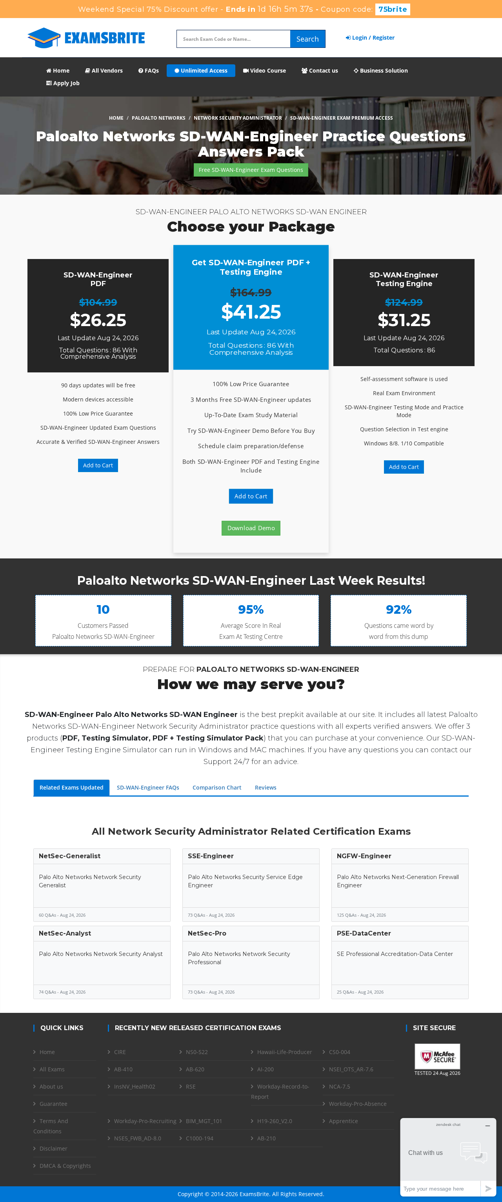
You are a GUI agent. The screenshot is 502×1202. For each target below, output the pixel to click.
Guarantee (53, 1103)
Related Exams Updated (72, 787)
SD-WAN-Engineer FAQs (148, 787)
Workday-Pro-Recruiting (145, 1121)
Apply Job (66, 83)
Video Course (267, 70)
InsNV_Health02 (134, 1086)
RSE (191, 1086)
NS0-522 (197, 1052)
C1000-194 (199, 1138)
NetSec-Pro (207, 933)
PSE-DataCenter (364, 933)
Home (60, 70)
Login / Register (373, 37)
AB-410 (123, 1069)
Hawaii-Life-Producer (284, 1052)
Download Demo (251, 528)
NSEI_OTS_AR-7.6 (351, 1069)
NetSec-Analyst (65, 933)
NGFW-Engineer (364, 856)
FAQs (151, 70)
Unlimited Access (203, 70)
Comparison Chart (217, 787)
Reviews (265, 787)
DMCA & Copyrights (65, 1165)
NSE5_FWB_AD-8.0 (137, 1138)
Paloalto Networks (159, 118)
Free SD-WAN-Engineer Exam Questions (251, 169)
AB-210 (266, 1138)
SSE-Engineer (211, 856)
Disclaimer (53, 1148)
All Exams (52, 1069)
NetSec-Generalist (69, 856)
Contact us (322, 70)
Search (307, 39)
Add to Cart (98, 465)
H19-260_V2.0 (274, 1121)
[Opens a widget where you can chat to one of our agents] (448, 1157)
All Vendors (106, 70)
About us (51, 1086)
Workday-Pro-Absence (358, 1103)
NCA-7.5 (339, 1086)
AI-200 (265, 1069)
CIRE (120, 1052)
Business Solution (383, 70)
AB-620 (195, 1069)
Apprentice (343, 1121)
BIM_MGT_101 (204, 1121)
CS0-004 (339, 1052)
